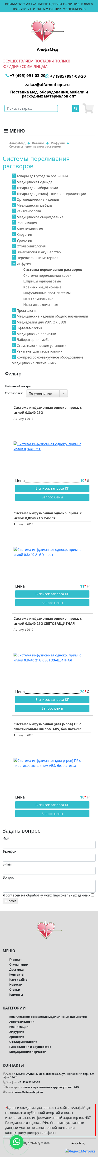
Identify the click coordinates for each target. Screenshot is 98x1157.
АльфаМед (77, 1143)
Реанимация (27, 222)
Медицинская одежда (34, 182)
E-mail (8, 864)
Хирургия (24, 234)
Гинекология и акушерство (39, 252)
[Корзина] (88, 108)
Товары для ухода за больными (42, 176)
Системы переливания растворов (52, 269)
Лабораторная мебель (35, 339)
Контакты (16, 975)
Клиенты (16, 995)
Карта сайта (18, 980)
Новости (15, 985)
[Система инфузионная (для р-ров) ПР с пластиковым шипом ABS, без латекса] (52, 763)
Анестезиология (30, 228)
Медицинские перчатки (36, 334)
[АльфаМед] (47, 30)
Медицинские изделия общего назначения (52, 316)
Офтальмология (30, 328)
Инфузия (24, 263)
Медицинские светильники (34, 363)
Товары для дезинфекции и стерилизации (51, 193)
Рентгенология (29, 211)
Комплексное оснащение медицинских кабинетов (48, 1017)
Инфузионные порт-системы (47, 293)
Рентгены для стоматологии (40, 351)
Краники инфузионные (42, 287)
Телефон (9, 851)
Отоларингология (31, 246)
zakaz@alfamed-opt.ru (29, 1092)
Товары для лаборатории (37, 187)
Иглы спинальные (38, 299)
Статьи (14, 990)
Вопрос (9, 877)
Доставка (16, 970)
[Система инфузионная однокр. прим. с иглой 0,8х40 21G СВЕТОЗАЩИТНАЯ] (52, 658)
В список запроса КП (52, 488)
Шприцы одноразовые (42, 281)
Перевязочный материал (37, 258)
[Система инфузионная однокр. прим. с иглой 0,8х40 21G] (52, 446)
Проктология (27, 310)
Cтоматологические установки (42, 345)
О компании (18, 964)
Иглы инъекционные (40, 304)
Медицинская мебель (34, 205)
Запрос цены (52, 497)
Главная (15, 959)
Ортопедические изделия (38, 199)
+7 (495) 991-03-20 (29, 1082)
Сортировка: (14, 393)
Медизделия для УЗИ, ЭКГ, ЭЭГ (42, 322)
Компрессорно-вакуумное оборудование (50, 357)
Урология (24, 240)
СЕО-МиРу (34, 1143)
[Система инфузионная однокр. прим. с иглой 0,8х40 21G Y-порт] (52, 552)
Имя (6, 838)
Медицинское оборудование (40, 217)
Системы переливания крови (47, 275)
